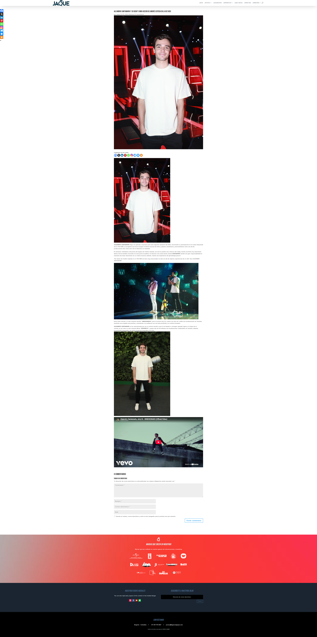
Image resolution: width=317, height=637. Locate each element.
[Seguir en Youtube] (136, 600)
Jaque (118, 14)
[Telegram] (134, 155)
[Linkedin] (122, 155)
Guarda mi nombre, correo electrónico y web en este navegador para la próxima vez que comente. (146, 516)
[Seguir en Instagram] (130, 600)
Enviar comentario (194, 520)
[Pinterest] (125, 155)
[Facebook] (115, 155)
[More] (141, 155)
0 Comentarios (139, 14)
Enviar (200, 601)
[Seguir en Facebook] (133, 600)
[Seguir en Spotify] (139, 600)
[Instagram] (131, 155)
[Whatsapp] (128, 155)
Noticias (131, 14)
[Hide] (0, 40)
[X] (118, 155)
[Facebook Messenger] (138, 155)
